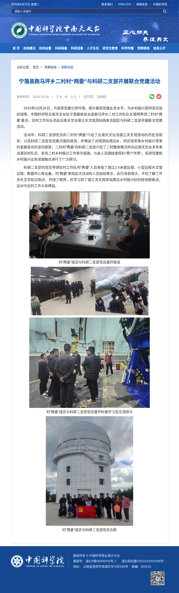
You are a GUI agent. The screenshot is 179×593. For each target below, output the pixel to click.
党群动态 (67, 67)
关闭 (102, 96)
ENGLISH (124, 4)
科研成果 (77, 48)
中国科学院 (160, 4)
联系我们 (107, 4)
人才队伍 (93, 48)
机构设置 (45, 48)
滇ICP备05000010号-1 (100, 561)
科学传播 (127, 48)
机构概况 (29, 48)
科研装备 (61, 48)
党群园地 (143, 48)
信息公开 (159, 48)
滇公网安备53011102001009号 (143, 561)
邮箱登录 (142, 4)
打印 (89, 96)
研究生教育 (110, 48)
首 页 (16, 48)
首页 (36, 67)
